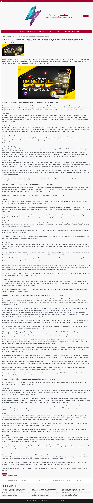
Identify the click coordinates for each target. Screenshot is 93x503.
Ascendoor (52, 500)
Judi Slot (22, 31)
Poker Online (75, 31)
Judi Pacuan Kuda (31, 31)
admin (13, 42)
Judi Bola (41, 31)
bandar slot (10, 475)
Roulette (56, 31)
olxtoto (15, 475)
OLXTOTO (5, 59)
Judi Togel (49, 31)
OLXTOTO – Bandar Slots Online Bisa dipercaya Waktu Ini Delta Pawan (13, 490)
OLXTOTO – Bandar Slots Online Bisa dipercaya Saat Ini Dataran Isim (73, 490)
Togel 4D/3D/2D (66, 31)
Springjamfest (59, 15)
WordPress (63, 500)
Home (15, 31)
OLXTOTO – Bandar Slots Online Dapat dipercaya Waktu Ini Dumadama (44, 490)
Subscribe (85, 16)
